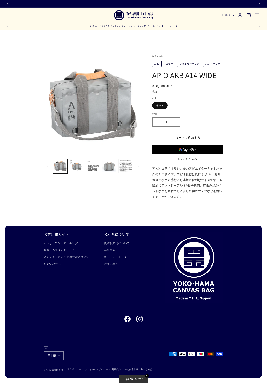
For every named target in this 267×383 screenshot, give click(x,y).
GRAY (159, 105)
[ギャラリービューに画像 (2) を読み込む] (77, 166)
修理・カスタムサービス (59, 250)
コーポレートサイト (117, 257)
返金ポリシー (74, 369)
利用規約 (116, 369)
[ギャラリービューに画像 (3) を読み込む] (93, 166)
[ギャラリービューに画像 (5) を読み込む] (125, 166)
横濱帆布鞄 (57, 369)
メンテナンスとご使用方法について (66, 257)
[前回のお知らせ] (7, 3)
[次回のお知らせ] (259, 3)
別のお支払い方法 (188, 159)
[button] (257, 15)
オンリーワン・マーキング (61, 243)
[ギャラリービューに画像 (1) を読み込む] (60, 166)
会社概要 (109, 250)
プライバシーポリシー (96, 369)
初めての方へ (52, 264)
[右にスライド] (138, 166)
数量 (155, 114)
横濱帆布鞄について (117, 243)
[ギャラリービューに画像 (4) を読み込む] (109, 166)
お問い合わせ (112, 264)
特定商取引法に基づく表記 (138, 369)
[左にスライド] (48, 166)
